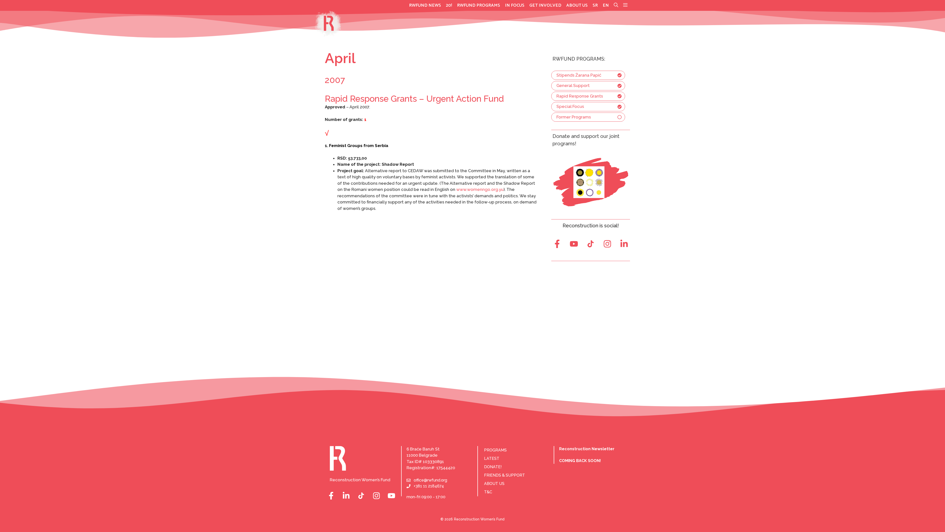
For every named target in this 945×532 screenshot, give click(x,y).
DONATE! (493, 467)
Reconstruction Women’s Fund (479, 519)
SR (595, 5)
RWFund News (425, 5)
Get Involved (545, 5)
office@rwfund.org (430, 480)
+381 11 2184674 (429, 486)
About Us (577, 5)
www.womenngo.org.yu (480, 189)
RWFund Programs (478, 5)
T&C (488, 492)
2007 (335, 80)
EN (606, 5)
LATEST (491, 458)
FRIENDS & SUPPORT (504, 475)
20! (449, 5)
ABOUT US (494, 483)
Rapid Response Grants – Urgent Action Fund (414, 99)
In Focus (514, 5)
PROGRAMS (495, 450)
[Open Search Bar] (616, 5)
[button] (625, 5)
